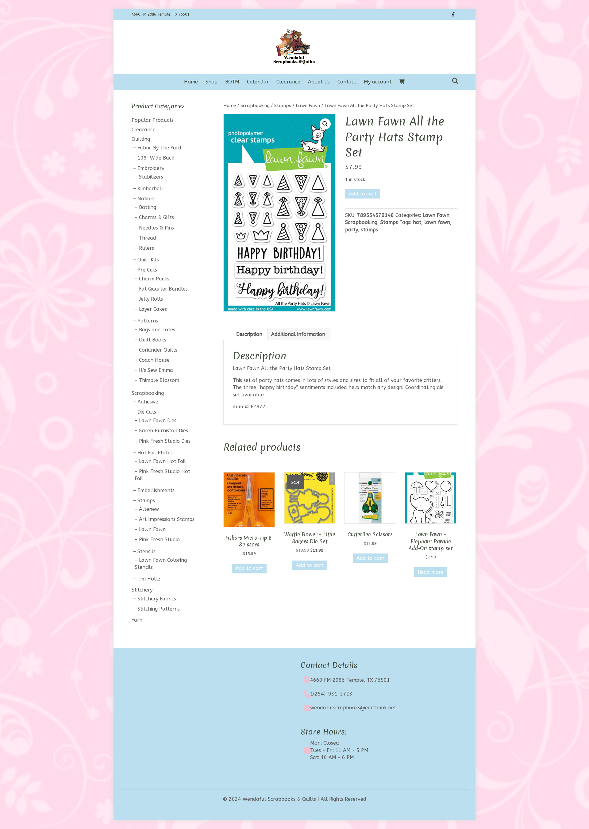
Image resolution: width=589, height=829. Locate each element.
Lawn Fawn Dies (157, 420)
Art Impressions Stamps (166, 519)
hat (417, 222)
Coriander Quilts (158, 350)
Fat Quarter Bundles (163, 289)
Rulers (146, 248)
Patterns (147, 321)
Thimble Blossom (159, 380)
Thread (147, 238)
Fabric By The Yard (159, 148)
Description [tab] (249, 334)
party (351, 230)
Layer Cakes (153, 309)
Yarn (137, 620)
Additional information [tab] (298, 334)
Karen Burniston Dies (163, 431)
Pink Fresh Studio (159, 539)
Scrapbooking (255, 105)
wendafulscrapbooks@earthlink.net (353, 708)
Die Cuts (146, 412)
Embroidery (150, 168)
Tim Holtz (148, 579)
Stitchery (142, 590)
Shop (212, 82)
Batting (147, 207)
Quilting (141, 139)
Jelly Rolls (151, 299)
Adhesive (147, 402)
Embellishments (156, 490)
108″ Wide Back (155, 158)
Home (191, 82)
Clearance (288, 82)
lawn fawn (437, 222)
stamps (369, 230)
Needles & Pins (156, 228)
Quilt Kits (148, 260)
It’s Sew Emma (156, 370)
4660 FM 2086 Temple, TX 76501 (350, 680)
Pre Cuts (147, 270)
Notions (146, 199)
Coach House (154, 360)
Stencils (146, 551)
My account (377, 82)
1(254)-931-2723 (331, 694)
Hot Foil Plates (155, 453)
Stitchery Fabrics (156, 599)
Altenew (149, 509)
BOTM (232, 82)
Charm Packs (154, 279)
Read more (431, 572)
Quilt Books (152, 340)
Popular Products (153, 120)
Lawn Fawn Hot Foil (162, 461)
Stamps (282, 105)
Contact (346, 82)
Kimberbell (150, 188)
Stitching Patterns (158, 609)
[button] (325, 123)
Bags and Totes (157, 330)
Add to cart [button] (249, 568)
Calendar (258, 82)
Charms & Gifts (156, 217)
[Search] (453, 81)
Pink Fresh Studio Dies (165, 441)
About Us (319, 82)
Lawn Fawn (308, 105)
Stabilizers (151, 177)
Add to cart (362, 194)
